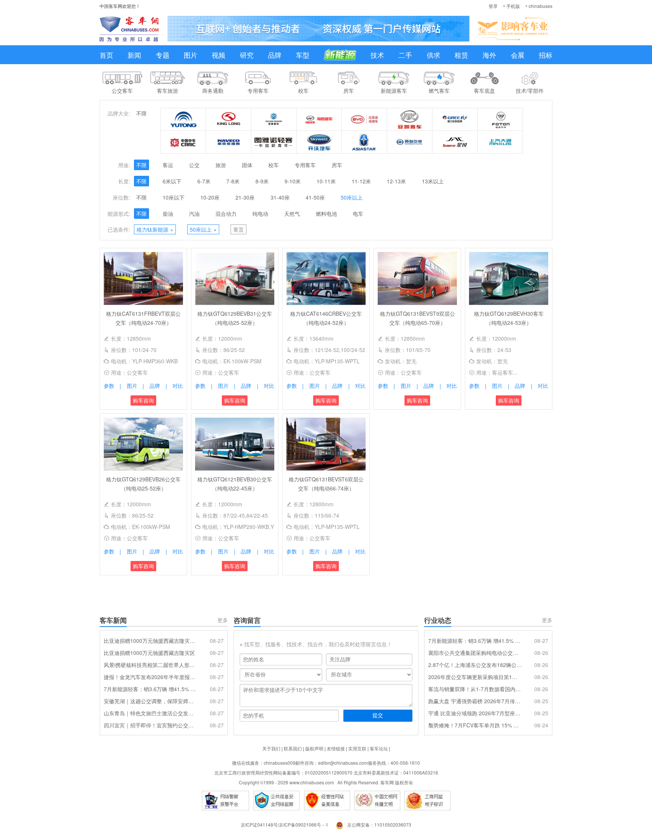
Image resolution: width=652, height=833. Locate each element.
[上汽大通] (500, 142)
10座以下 (174, 197)
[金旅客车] (274, 119)
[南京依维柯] (228, 142)
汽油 (194, 213)
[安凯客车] (409, 119)
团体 (247, 165)
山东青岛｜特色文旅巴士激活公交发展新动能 (150, 713)
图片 (190, 55)
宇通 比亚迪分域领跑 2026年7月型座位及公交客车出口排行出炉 (475, 713)
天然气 (292, 213)
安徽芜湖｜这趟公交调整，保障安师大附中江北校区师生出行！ (150, 701)
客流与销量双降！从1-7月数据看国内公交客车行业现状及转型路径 (475, 689)
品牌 (274, 55)
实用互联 (357, 748)
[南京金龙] (319, 142)
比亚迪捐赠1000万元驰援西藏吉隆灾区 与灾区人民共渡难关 (150, 640)
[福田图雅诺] (274, 142)
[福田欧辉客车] (500, 119)
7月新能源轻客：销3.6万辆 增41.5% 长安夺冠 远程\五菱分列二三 (150, 689)
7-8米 (233, 181)
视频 (218, 55)
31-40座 (280, 197)
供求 (433, 55)
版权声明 (314, 748)
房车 (337, 165)
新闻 (134, 55)
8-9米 (262, 181)
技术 (377, 55)
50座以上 (352, 197)
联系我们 (293, 748)
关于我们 (271, 748)
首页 (106, 55)
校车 (273, 165)
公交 (194, 165)
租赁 (461, 55)
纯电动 (260, 213)
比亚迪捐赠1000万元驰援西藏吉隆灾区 (149, 652)
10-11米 (326, 181)
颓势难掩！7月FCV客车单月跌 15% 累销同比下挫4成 (475, 725)
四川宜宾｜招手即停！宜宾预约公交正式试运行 (150, 725)
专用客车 (305, 165)
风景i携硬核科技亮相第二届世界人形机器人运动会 (150, 665)
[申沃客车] (455, 142)
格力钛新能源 (155, 229)
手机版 (513, 6)
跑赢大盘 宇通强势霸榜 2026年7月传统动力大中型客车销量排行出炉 (475, 701)
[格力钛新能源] (455, 119)
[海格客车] (319, 119)
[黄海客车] (409, 142)
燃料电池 (326, 213)
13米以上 (433, 181)
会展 (517, 55)
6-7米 (204, 181)
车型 (302, 55)
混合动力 (226, 213)
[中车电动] (183, 142)
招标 (545, 55)
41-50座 (315, 197)
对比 (177, 385)
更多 (222, 620)
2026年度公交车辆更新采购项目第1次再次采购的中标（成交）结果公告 (475, 677)
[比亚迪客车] (364, 119)
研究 (247, 55)
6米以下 (172, 181)
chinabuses (540, 6)
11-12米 (361, 181)
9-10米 (292, 181)
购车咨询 (143, 400)
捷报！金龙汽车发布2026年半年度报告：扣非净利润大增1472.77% (150, 677)
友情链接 (336, 748)
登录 (493, 6)
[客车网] (129, 28)
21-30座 (245, 197)
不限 (141, 113)
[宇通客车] (183, 119)
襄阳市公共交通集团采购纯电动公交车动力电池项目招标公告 (475, 652)
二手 (405, 55)
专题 (162, 55)
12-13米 (396, 181)
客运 (168, 165)
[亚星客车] (364, 142)
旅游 (220, 165)
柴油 (168, 213)
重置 (238, 229)
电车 (358, 213)
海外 (489, 55)
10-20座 (210, 197)
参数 (109, 385)
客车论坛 (379, 748)
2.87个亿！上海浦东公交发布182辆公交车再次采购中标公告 (475, 665)
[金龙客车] (228, 119)
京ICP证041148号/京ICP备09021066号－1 (284, 824)
